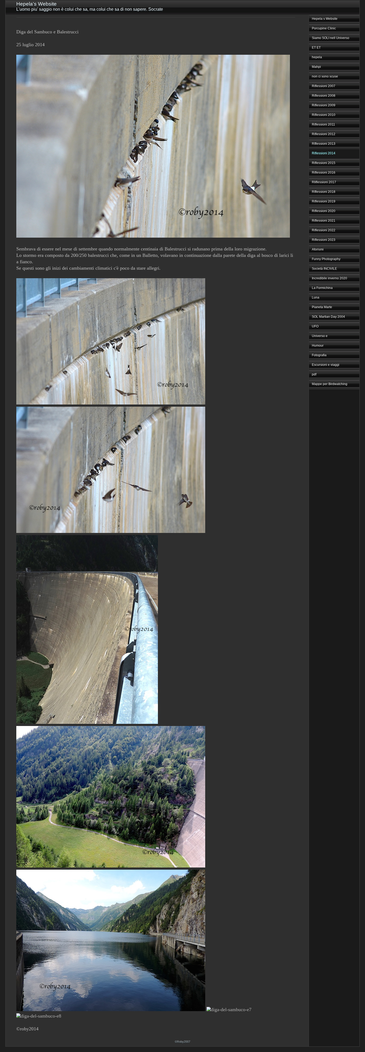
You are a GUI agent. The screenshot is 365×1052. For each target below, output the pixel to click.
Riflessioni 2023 (323, 240)
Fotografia (319, 355)
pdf (314, 374)
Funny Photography (326, 259)
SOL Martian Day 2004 (328, 317)
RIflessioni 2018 (323, 192)
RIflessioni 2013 (323, 144)
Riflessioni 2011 (323, 124)
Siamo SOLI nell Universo (330, 38)
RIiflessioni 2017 (324, 182)
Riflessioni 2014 (323, 153)
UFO (315, 326)
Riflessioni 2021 (323, 220)
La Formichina (322, 288)
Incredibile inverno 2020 (329, 278)
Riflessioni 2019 (323, 201)
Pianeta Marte (322, 307)
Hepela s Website (324, 19)
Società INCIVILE (324, 268)
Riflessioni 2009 (323, 105)
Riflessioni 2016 (323, 172)
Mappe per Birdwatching (329, 384)
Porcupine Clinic (324, 28)
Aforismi (318, 249)
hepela (317, 57)
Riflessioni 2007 (323, 86)
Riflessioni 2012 (323, 134)
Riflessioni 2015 (323, 163)
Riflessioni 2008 (323, 95)
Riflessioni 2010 (323, 115)
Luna (315, 297)
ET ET (316, 47)
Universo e (320, 336)
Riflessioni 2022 (323, 230)
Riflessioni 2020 (323, 211)
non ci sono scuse (325, 76)
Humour (318, 345)
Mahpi (316, 67)
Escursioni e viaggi (325, 365)
